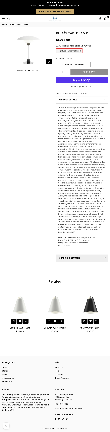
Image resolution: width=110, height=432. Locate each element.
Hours (57, 371)
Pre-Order (7, 381)
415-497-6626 (61, 404)
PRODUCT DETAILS (67, 99)
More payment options (82, 86)
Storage (6, 371)
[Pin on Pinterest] (33, 70)
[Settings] (100, 18)
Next (105, 311)
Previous (4, 311)
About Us (59, 367)
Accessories (8, 378)
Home (4, 24)
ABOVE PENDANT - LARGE (20, 328)
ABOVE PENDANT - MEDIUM (55, 328)
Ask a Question (75, 64)
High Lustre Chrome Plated (69, 51)
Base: (73, 46)
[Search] (8, 18)
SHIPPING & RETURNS (69, 258)
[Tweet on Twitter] (29, 70)
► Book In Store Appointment (55, 11)
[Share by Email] (37, 70)
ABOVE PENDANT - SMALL (90, 328)
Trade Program (62, 378)
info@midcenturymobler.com (68, 408)
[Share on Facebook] (25, 70)
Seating (5, 367)
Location (59, 374)
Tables (5, 374)
